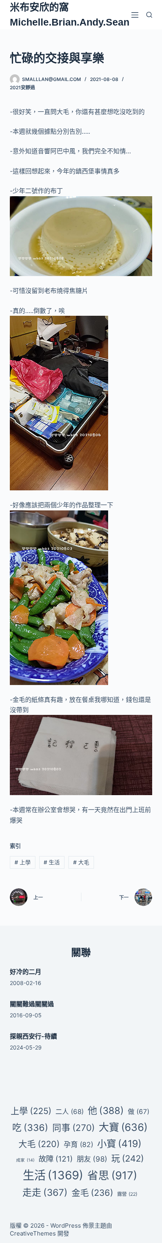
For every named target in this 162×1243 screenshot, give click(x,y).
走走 (45, 1192)
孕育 (78, 1144)
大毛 (81, 862)
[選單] (134, 14)
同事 (73, 1127)
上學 (23, 862)
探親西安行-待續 (33, 1036)
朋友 (92, 1159)
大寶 (123, 1127)
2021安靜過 (22, 87)
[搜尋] (149, 15)
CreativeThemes (33, 1233)
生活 (52, 862)
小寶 (119, 1143)
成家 (25, 1160)
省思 (112, 1175)
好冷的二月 (25, 972)
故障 (56, 1159)
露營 (127, 1194)
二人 (69, 1112)
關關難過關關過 (32, 1004)
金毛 (92, 1193)
